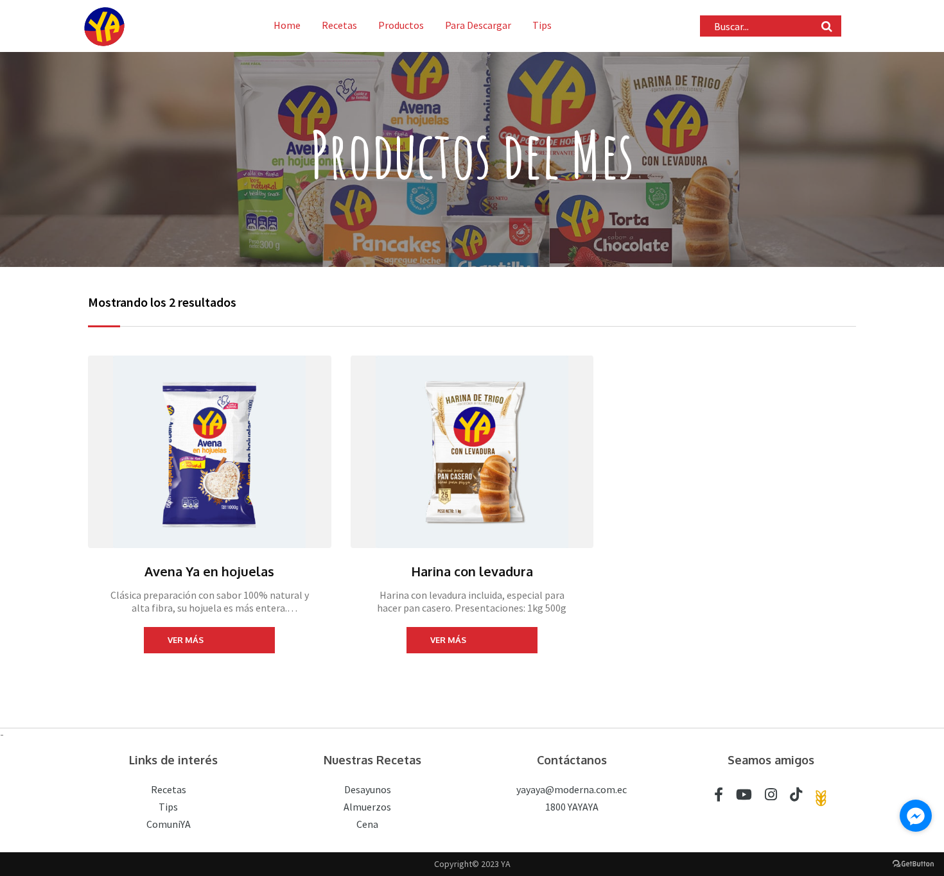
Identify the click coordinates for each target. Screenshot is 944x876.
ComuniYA (168, 824)
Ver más (186, 640)
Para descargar (478, 25)
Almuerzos (367, 806)
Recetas (339, 25)
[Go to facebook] (916, 816)
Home (287, 25)
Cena (367, 824)
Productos (401, 25)
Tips (542, 25)
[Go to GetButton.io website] (913, 863)
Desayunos (367, 789)
